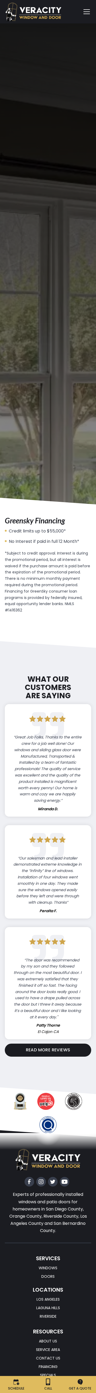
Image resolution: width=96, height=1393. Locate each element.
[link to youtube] (64, 1182)
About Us (48, 1341)
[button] (83, 11)
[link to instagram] (41, 1182)
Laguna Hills (48, 1308)
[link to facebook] (29, 1182)
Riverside (48, 1316)
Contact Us (48, 1358)
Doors (48, 1276)
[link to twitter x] (53, 1182)
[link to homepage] (38, 11)
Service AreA (48, 1349)
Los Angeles (48, 1299)
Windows (48, 1268)
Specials (48, 1375)
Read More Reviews (48, 1050)
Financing (48, 1366)
